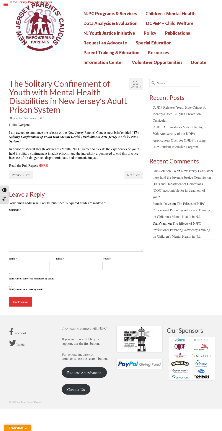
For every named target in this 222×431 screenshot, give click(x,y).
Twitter (21, 344)
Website (107, 258)
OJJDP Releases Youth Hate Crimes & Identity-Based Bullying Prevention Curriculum (179, 113)
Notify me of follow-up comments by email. (31, 278)
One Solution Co (164, 170)
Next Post (133, 175)
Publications (30, 118)
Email (60, 258)
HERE (43, 165)
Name (13, 258)
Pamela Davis (162, 203)
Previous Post (21, 175)
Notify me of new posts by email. (26, 289)
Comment (15, 210)
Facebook (20, 333)
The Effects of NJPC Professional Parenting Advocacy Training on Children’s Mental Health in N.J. (181, 210)
